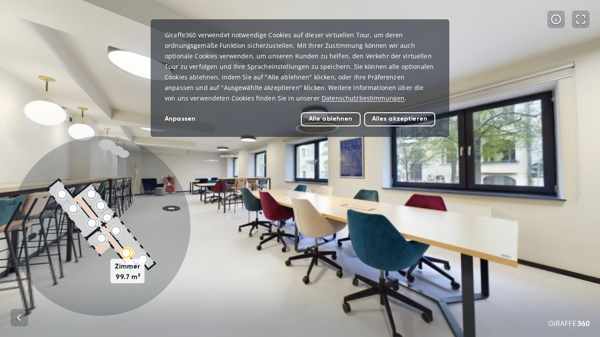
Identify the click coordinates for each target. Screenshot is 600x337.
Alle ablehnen (331, 118)
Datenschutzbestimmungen (363, 98)
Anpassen (180, 118)
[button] (101, 226)
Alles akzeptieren (399, 118)
